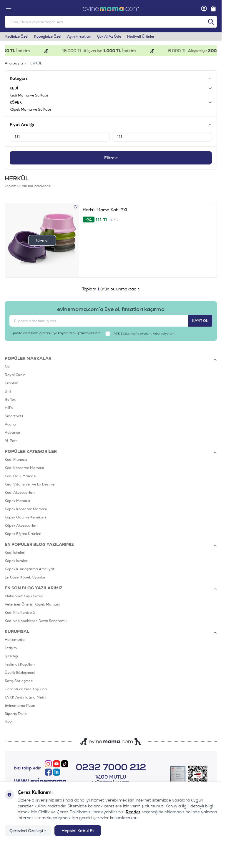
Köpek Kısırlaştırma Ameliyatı (30, 569)
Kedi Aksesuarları (20, 492)
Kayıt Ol (200, 320)
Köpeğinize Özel (47, 36)
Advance (12, 432)
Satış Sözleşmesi (19, 681)
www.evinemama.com (43, 781)
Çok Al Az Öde (109, 36)
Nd (7, 366)
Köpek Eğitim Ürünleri (23, 533)
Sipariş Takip (16, 713)
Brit (8, 391)
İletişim (11, 648)
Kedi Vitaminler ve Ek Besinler (30, 484)
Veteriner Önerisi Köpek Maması (32, 604)
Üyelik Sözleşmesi (20, 672)
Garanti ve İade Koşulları (26, 689)
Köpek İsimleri (16, 560)
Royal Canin (15, 375)
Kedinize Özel (16, 36)
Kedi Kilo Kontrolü (20, 612)
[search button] (211, 22)
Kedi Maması (16, 459)
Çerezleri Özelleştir (27, 830)
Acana (10, 424)
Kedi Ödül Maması (20, 476)
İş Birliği (11, 656)
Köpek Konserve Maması (26, 509)
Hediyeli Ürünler (140, 36)
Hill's (9, 407)
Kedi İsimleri (15, 552)
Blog (8, 722)
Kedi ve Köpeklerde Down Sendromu (36, 620)
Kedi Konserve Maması (24, 467)
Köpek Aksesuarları (21, 525)
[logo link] (111, 8)
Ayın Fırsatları (79, 36)
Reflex (10, 399)
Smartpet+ (14, 416)
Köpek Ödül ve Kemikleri (25, 517)
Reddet (133, 811)
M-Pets (11, 440)
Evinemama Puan (20, 705)
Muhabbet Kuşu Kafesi (24, 596)
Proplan (11, 383)
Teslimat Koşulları (20, 664)
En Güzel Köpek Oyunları (25, 577)
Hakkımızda (15, 639)
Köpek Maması (17, 500)
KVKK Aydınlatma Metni (25, 697)
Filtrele (111, 157)
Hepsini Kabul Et (78, 830)
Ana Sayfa (14, 63)
